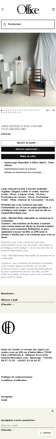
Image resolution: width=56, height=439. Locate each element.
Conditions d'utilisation (14, 380)
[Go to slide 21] (8, 112)
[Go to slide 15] (33, 110)
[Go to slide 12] (27, 110)
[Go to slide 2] (4, 110)
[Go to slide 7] (15, 110)
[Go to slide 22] (10, 112)
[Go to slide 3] (6, 110)
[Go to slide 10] (22, 110)
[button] (53, 9)
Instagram (6, 397)
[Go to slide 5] (10, 110)
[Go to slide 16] (36, 110)
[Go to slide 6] (13, 110)
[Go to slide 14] (31, 110)
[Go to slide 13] (29, 110)
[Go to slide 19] (4, 112)
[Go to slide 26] (20, 112)
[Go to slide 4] (8, 110)
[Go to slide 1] (1, 110)
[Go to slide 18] (1, 112)
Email (4, 400)
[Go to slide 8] (17, 110)
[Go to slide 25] (17, 112)
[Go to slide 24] (15, 112)
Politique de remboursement (16, 377)
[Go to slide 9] (20, 110)
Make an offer (28, 157)
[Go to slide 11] (24, 110)
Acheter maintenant (26, 149)
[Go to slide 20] (6, 112)
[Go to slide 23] (13, 112)
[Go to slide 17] (38, 110)
